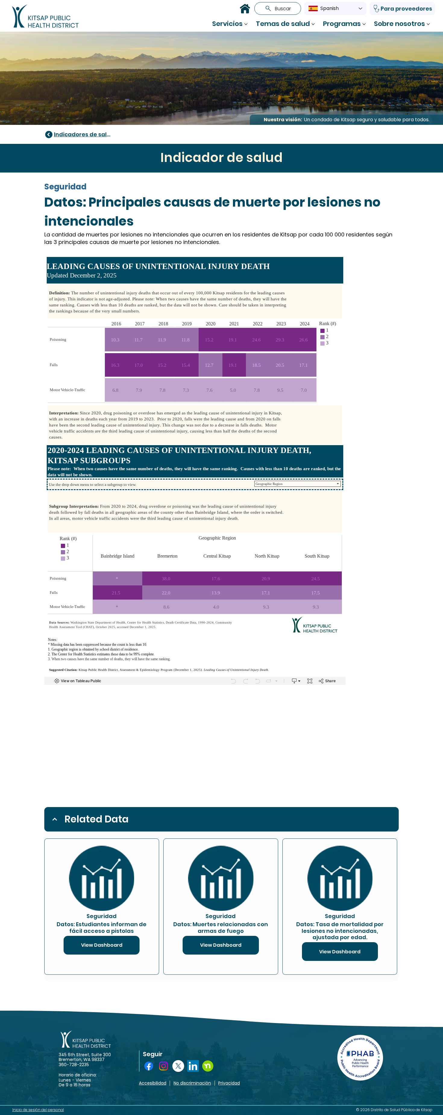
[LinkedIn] (193, 1066)
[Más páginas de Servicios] (245, 24)
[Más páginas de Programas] (364, 24)
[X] (178, 1066)
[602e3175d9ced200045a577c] (208, 1066)
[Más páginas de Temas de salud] (313, 24)
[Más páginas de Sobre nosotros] (428, 24)
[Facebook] (149, 1066)
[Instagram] (163, 1066)
